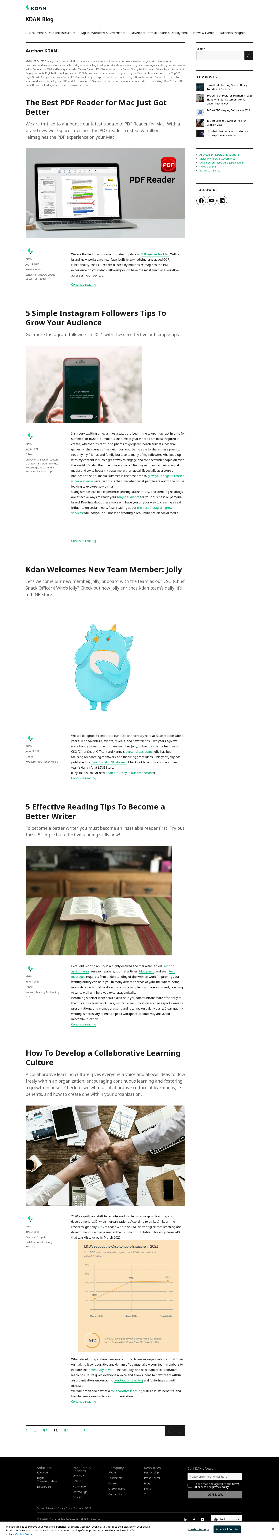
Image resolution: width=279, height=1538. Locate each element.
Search (200, 48)
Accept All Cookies (227, 1529)
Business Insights (232, 33)
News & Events (203, 33)
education (45, 1242)
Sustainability (116, 1488)
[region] (139, 1529)
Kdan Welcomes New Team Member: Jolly (104, 569)
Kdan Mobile (51, 762)
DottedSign (80, 1492)
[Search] (248, 55)
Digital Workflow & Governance (103, 33)
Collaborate (32, 1242)
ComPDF (78, 1481)
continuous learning (128, 1380)
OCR (45, 274)
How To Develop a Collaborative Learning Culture (103, 1057)
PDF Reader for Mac (155, 254)
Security (78, 1508)
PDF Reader (39, 278)
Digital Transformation (47, 1479)
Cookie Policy (23, 1534)
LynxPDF (78, 1475)
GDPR (88, 1508)
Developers (44, 1486)
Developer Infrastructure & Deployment (159, 33)
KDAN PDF (79, 1486)
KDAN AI (42, 1472)
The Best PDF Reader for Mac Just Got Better (96, 107)
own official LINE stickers (109, 762)
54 (67, 1430)
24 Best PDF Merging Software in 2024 (228, 110)
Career (112, 1483)
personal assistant (138, 752)
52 (46, 1430)
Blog (147, 1483)
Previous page (169, 1435)
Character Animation (37, 459)
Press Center (152, 1478)
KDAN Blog (39, 19)
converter (31, 274)
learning (30, 1246)
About (112, 1472)
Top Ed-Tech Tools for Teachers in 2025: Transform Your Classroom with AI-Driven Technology (230, 99)
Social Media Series (37, 471)
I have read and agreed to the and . (217, 1485)
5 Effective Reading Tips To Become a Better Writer (95, 811)
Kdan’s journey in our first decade (129, 773)
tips (51, 471)
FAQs (147, 1488)
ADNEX (77, 1497)
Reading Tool (43, 992)
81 (87, 1430)
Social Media (46, 467)
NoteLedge (32, 467)
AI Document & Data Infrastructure (50, 33)
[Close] (273, 1529)
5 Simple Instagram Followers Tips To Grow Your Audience (96, 318)
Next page (180, 1435)
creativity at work (103, 1370)
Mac (40, 274)
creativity (31, 762)
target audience (128, 497)
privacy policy (220, 1487)
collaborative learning (126, 1391)
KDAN (29, 258)
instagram (41, 463)
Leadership (115, 1478)
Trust (147, 1494)
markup (53, 463)
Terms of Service (46, 1508)
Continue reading (83, 284)
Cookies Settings (198, 1529)
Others (30, 454)
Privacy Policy (65, 1508)
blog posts (146, 971)
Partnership (151, 1472)
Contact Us (115, 1494)
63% (101, 1227)
